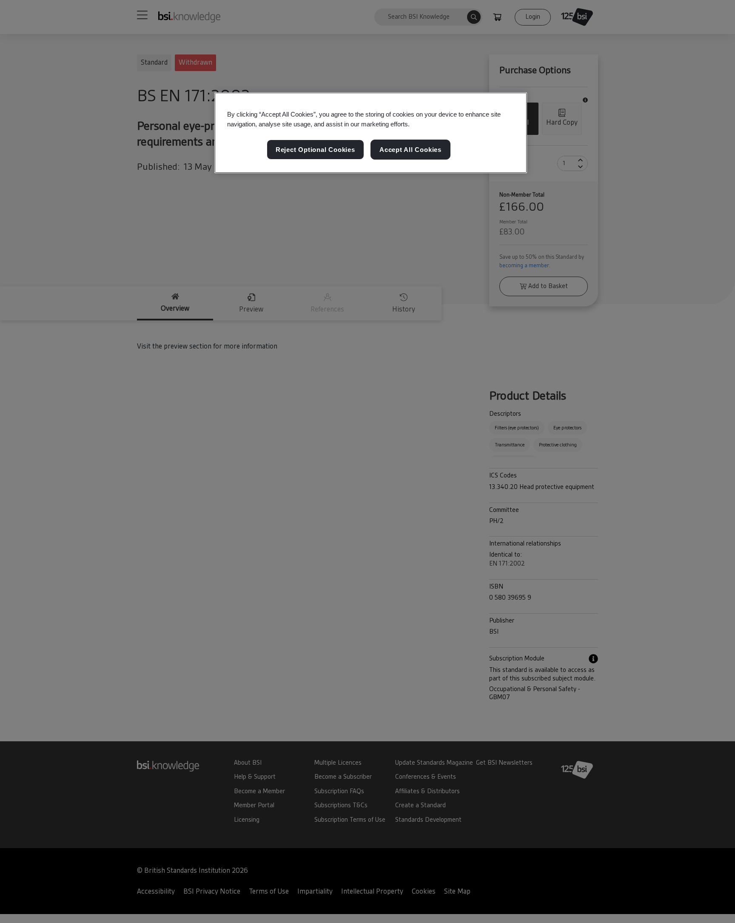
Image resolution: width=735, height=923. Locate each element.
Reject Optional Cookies (315, 149)
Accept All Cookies (410, 149)
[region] (370, 132)
